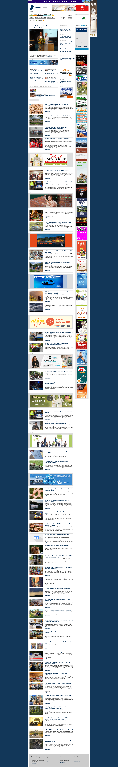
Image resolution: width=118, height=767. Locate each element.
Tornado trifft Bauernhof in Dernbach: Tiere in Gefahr (58, 588)
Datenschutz (70, 17)
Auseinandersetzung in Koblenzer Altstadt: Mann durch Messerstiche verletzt (66, 31)
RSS (46, 759)
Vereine (45, 14)
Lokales (31, 17)
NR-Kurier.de (63, 17)
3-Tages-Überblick (81, 43)
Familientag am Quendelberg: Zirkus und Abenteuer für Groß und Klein (58, 262)
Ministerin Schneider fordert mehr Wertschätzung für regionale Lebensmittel (58, 105)
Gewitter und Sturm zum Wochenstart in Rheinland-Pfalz (58, 116)
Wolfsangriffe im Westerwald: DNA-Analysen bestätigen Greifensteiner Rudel (58, 740)
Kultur (49, 14)
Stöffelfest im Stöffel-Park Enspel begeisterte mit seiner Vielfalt (58, 372)
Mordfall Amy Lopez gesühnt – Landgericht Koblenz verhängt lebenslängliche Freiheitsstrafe (57, 718)
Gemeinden (49, 17)
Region (31, 14)
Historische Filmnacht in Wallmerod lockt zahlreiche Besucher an (57, 599)
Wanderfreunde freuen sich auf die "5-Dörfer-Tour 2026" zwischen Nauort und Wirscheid (58, 556)
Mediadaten (70, 15)
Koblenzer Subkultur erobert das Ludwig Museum (57, 170)
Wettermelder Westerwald (82, 46)
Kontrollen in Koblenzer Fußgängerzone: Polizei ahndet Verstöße (58, 411)
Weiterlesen (50, 56)
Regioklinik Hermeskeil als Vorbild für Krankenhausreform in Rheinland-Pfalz (59, 333)
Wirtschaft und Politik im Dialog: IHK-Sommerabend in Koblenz (58, 684)
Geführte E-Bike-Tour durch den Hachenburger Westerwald (59, 730)
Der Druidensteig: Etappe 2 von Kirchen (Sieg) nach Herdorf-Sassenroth (36, 72)
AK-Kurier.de (63, 15)
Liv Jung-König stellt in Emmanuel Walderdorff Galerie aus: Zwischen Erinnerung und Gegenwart (58, 223)
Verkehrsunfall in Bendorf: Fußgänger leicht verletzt (57, 652)
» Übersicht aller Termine (34, 99)
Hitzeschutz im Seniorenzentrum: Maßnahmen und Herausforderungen (57, 501)
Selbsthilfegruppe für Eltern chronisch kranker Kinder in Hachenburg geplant (58, 489)
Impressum (70, 18)
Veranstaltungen (38, 17)
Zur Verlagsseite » (34, 763)
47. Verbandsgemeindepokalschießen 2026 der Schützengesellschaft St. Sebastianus (56, 128)
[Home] (30, 11)
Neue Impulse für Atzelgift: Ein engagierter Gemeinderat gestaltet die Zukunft (58, 663)
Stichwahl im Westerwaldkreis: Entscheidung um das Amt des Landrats (59, 451)
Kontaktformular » (77, 761)
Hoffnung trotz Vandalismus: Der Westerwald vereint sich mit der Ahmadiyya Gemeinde (59, 620)
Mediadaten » (62, 762)
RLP (53, 14)
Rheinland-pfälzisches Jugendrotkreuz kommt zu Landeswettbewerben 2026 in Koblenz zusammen (57, 139)
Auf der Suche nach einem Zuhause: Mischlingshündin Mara (58, 642)
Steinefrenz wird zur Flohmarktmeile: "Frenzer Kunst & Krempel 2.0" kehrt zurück (58, 567)
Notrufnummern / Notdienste (65, 81)
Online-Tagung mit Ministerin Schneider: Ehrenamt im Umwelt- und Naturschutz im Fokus (58, 707)
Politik (35, 14)
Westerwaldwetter (80, 45)
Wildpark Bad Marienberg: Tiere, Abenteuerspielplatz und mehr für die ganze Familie (36, 79)
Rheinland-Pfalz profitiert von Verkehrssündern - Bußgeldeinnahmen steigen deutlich (56, 343)
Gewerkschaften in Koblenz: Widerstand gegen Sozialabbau (56, 673)
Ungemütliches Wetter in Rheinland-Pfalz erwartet (57, 545)
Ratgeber (44, 17)
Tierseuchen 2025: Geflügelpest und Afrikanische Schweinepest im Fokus (56, 461)
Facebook (63, 14)
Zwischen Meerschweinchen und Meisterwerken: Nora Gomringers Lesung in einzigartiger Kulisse (58, 422)
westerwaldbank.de (81, 49)
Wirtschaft (40, 14)
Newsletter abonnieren (64, 82)
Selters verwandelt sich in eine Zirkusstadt (44, 91)
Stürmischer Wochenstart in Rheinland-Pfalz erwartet (58, 304)
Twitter (46, 761)
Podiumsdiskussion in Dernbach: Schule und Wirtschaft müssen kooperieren (58, 696)
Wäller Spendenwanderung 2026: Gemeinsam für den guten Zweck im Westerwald (57, 292)
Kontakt (69, 20)
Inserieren (69, 14)
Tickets (77, 17)
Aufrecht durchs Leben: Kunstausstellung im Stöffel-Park (59, 578)
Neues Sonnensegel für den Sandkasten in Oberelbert (58, 610)
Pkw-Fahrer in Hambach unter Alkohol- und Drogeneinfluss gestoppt (59, 182)
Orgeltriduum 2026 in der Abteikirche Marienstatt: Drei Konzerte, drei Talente (58, 524)
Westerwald (33, 20)
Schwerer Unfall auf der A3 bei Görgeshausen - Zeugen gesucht (66, 43)
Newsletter (62, 18)
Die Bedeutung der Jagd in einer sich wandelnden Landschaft (57, 631)
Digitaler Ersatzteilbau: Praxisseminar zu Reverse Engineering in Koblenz (57, 535)
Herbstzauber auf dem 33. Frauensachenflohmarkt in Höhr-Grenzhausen (59, 251)
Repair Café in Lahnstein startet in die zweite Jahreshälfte (59, 211)
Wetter (53, 17)
